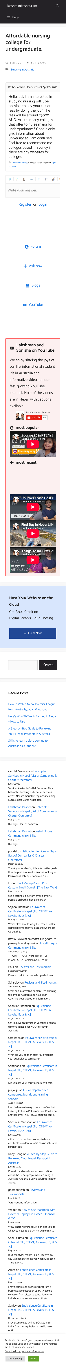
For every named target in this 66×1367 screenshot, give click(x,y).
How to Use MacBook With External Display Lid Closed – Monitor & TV (31, 1214)
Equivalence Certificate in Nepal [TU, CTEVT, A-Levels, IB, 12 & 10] (30, 911)
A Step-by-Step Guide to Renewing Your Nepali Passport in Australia (30, 731)
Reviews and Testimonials (35, 967)
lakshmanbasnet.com (22, 6)
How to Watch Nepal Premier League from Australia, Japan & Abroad (31, 707)
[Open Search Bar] (57, 6)
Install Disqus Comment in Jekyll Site (30, 833)
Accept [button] (33, 1359)
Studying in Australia (22, 69)
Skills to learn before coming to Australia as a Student (28, 743)
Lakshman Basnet (19, 807)
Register (25, 204)
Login (42, 204)
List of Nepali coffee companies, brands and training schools (28, 1095)
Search (48, 665)
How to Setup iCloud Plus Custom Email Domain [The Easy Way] (32, 885)
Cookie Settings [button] (15, 1359)
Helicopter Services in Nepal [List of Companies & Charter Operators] (32, 776)
